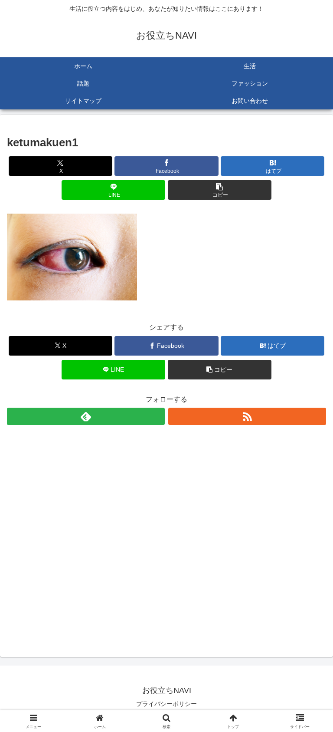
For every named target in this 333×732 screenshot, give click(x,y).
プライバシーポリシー (166, 703)
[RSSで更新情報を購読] (247, 416)
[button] (219, 190)
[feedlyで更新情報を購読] (86, 416)
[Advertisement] (166, 534)
